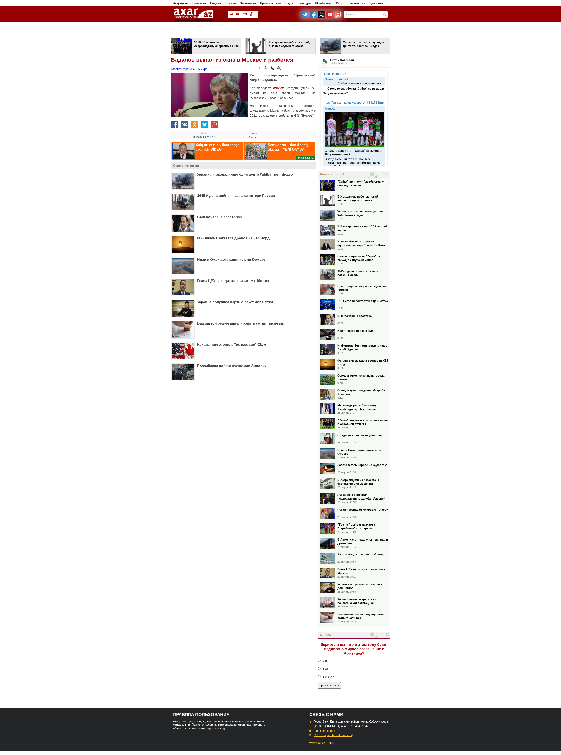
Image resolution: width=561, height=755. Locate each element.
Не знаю (328, 677)
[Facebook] (313, 17)
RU (238, 14)
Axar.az (278, 88)
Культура (304, 3)
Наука (289, 3)
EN (245, 14)
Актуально (180, 3)
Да (325, 660)
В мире (230, 3)
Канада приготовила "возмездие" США (231, 344)
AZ (232, 14)
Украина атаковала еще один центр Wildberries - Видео (245, 174)
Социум (215, 3)
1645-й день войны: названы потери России (236, 196)
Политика (199, 3)
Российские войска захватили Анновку (231, 366)
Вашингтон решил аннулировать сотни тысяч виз (241, 323)
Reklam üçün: (333, 735)
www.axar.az (317, 742)
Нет (325, 669)
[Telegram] (305, 17)
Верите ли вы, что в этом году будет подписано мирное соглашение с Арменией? (354, 649)
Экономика (248, 3)
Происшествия (270, 3)
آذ (250, 14)
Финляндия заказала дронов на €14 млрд (233, 238)
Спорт (340, 3)
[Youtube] (330, 17)
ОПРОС (325, 635)
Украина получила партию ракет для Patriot (235, 302)
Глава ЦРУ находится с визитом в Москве (233, 281)
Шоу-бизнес (323, 3)
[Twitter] (322, 17)
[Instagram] (338, 17)
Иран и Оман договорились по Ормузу (231, 259)
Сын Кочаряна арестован (219, 217)
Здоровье (376, 3)
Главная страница (183, 69)
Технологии (357, 3)
